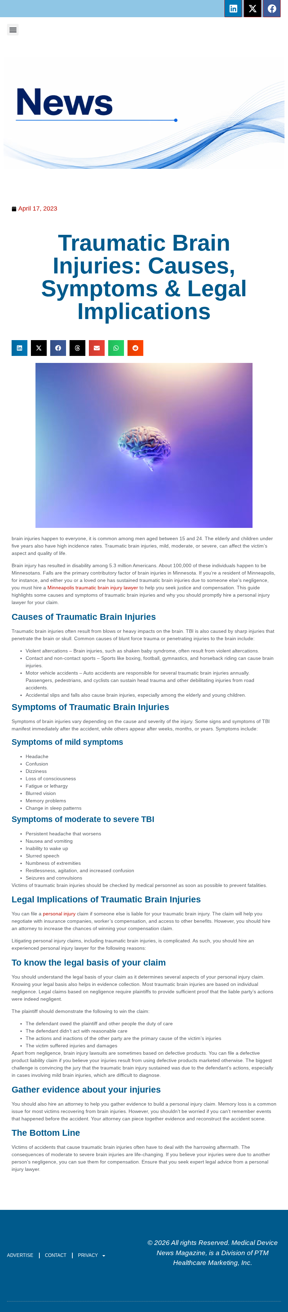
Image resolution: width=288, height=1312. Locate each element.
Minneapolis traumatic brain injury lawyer (92, 587)
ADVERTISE (20, 1255)
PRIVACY (88, 1255)
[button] (13, 29)
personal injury (59, 913)
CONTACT (55, 1255)
